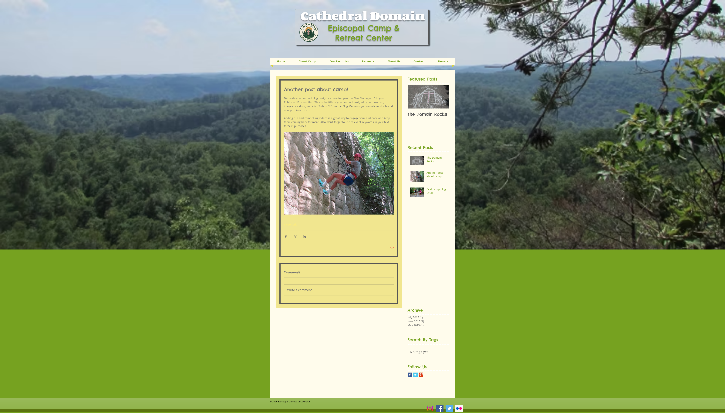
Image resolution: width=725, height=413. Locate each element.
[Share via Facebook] (286, 236)
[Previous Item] (413, 97)
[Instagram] (430, 408)
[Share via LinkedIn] (304, 236)
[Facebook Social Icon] (439, 408)
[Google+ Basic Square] (421, 375)
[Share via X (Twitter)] (295, 236)
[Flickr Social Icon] (459, 408)
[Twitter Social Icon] (449, 408)
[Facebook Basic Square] (410, 375)
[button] (368, 61)
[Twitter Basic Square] (415, 375)
